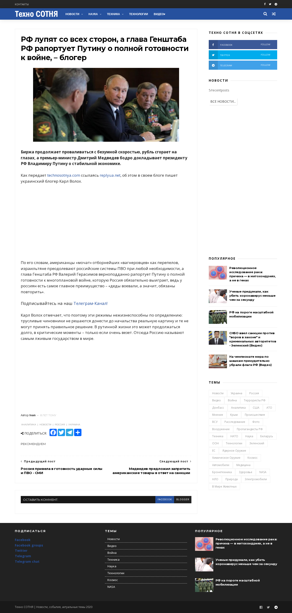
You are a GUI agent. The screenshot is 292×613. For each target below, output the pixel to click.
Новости (72, 14)
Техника (113, 14)
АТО (269, 408)
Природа (231, 479)
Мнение (217, 415)
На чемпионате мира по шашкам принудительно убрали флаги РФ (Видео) (250, 361)
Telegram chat (27, 561)
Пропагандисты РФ (250, 429)
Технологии (138, 14)
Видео (159, 14)
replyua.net (110, 175)
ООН (215, 443)
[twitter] (270, 4)
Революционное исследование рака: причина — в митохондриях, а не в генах (246, 543)
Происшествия (255, 415)
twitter (245, 54)
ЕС (213, 451)
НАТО (234, 436)
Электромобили (256, 479)
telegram (245, 65)
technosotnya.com (63, 175)
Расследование (234, 422)
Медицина (243, 465)
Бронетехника (222, 472)
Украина (236, 393)
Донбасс (218, 408)
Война (232, 400)
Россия (254, 393)
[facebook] (265, 4)
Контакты (22, 4)
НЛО (215, 479)
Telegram (23, 556)
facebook (165, 499)
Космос (253, 458)
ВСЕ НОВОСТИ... (223, 101)
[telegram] (276, 4)
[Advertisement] (106, 222)
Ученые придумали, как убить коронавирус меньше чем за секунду (252, 295)
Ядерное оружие (234, 451)
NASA (262, 472)
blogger (182, 499)
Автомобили (220, 465)
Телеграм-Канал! (90, 303)
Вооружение (221, 429)
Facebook (23, 540)
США (256, 408)
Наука (93, 14)
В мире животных (224, 486)
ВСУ (214, 422)
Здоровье (245, 472)
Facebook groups (29, 545)
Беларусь (266, 436)
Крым (234, 415)
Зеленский (256, 443)
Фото (256, 422)
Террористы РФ (255, 400)
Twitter (21, 550)
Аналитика (238, 408)
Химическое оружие (226, 458)
